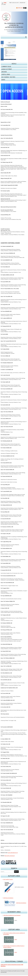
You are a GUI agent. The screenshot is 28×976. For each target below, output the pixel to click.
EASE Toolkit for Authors (8, 879)
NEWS (3, 79)
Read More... (3, 966)
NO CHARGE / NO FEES (8, 77)
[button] (22, 91)
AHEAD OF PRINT (6, 69)
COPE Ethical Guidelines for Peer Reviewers (12, 915)
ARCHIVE (4, 72)
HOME (5, 2)
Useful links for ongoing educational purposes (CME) (12, 964)
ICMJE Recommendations (8, 898)
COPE (15, 939)
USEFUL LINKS (5, 74)
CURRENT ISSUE (6, 66)
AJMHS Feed (20, 7)
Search (16, 871)
